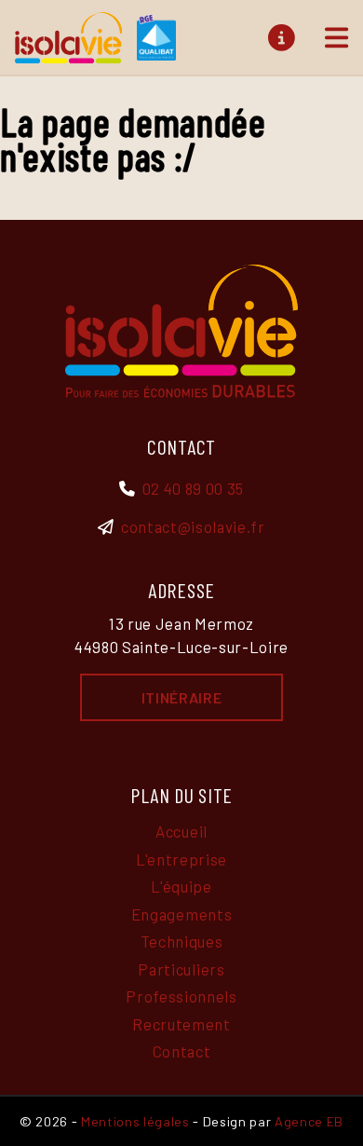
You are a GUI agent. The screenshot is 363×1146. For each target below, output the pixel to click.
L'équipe (181, 886)
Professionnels (181, 996)
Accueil (181, 831)
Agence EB (309, 1121)
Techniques (182, 941)
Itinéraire (181, 697)
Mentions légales (135, 1121)
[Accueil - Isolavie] (95, 37)
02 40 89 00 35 (193, 488)
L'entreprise (181, 859)
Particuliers (181, 969)
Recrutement (181, 1024)
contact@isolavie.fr (193, 526)
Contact (182, 1051)
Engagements (181, 914)
